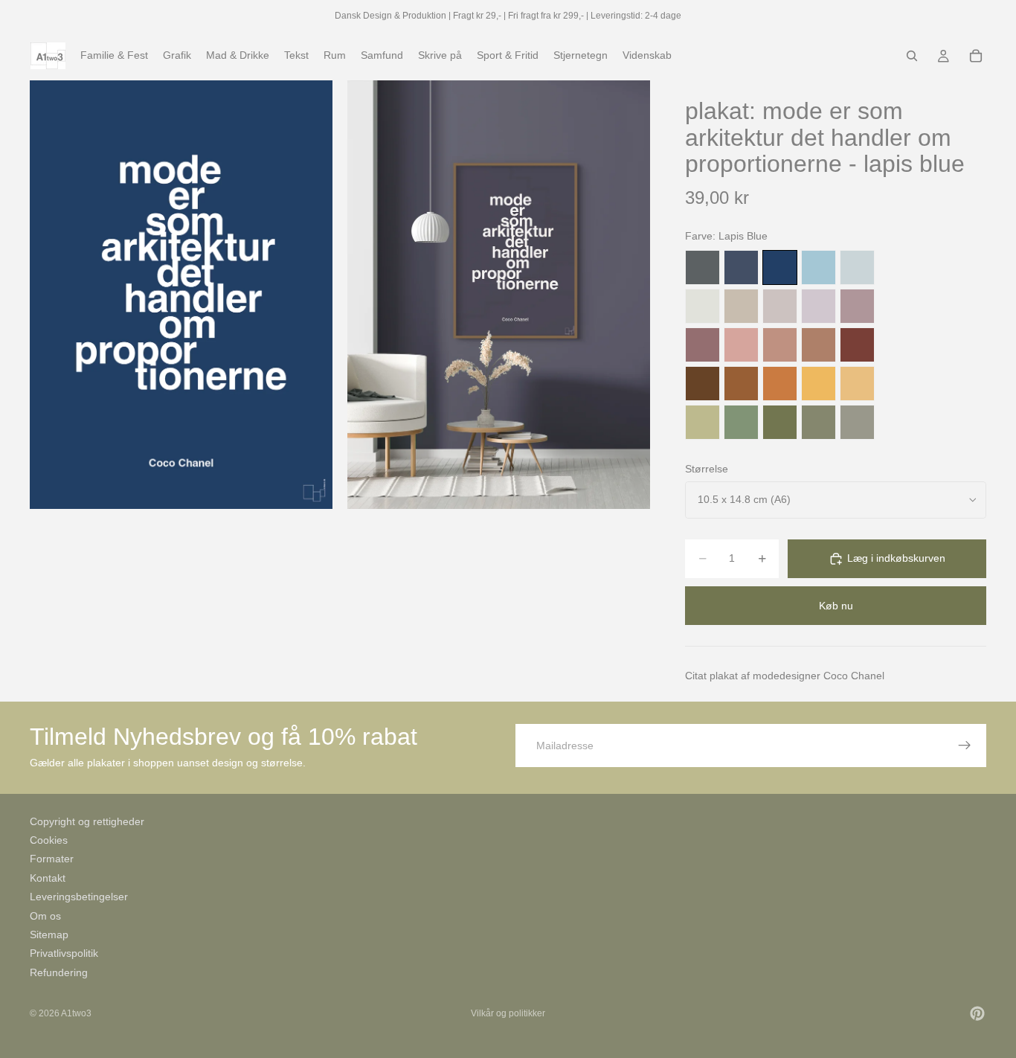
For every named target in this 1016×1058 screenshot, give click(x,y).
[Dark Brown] (702, 383)
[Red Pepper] (857, 344)
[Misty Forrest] (818, 422)
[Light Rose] (857, 306)
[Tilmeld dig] (964, 745)
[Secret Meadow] (779, 422)
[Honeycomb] (818, 383)
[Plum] (702, 344)
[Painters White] (702, 306)
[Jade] (741, 422)
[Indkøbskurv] (975, 55)
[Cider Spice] (818, 344)
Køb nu (836, 606)
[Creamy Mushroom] (741, 306)
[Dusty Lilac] (818, 306)
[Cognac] (741, 383)
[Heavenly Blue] (818, 267)
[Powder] (779, 344)
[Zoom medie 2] (498, 294)
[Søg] (912, 55)
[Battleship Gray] (857, 422)
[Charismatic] (857, 383)
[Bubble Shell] (741, 344)
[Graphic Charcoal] (702, 267)
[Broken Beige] (779, 306)
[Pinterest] (977, 1013)
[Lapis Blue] (779, 267)
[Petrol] (741, 267)
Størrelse (706, 469)
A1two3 (76, 1013)
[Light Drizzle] (857, 267)
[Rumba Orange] (779, 383)
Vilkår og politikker (508, 1013)
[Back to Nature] (702, 422)
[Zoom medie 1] (181, 294)
